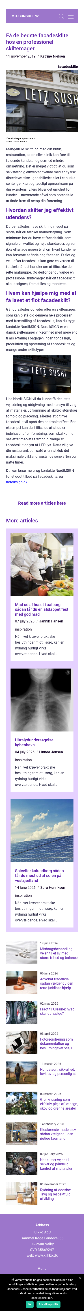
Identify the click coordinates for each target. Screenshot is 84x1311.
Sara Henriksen (52, 887)
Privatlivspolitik (48, 1304)
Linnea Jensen (51, 752)
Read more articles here (42, 503)
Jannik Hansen (51, 621)
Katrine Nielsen (52, 56)
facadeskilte (68, 67)
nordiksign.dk (16, 482)
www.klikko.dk (46, 1255)
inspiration (23, 629)
